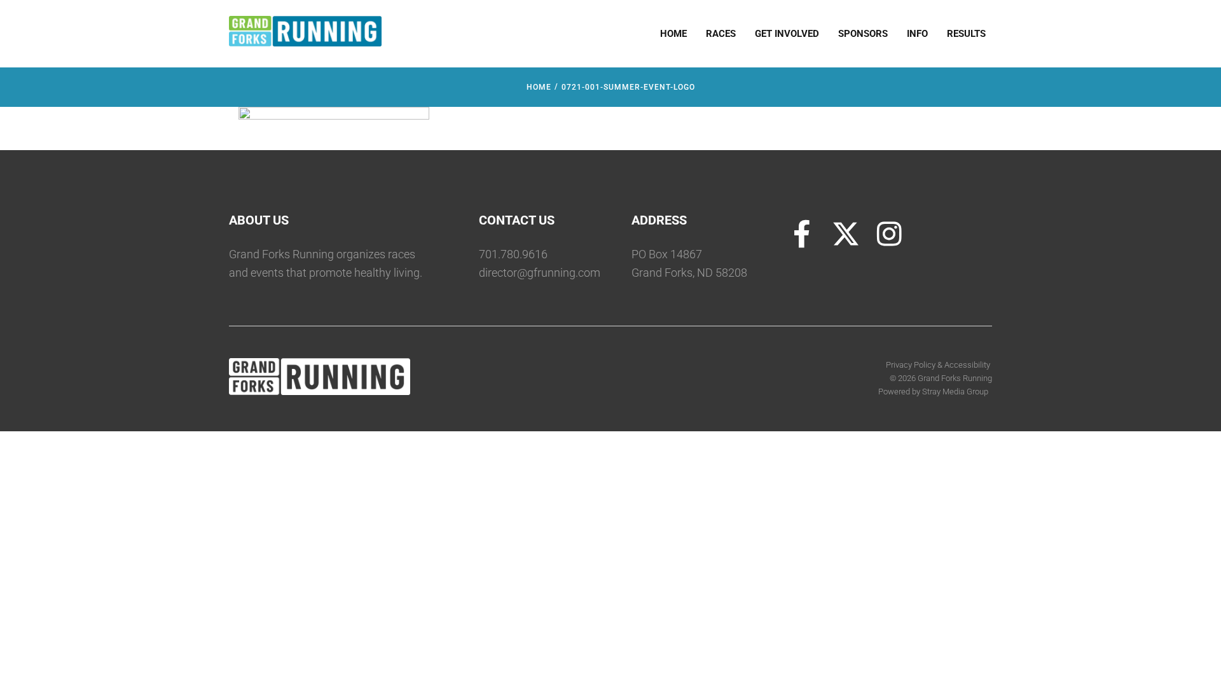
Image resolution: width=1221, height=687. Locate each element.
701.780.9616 (513, 254)
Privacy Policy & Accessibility (939, 365)
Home (539, 87)
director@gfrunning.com (539, 272)
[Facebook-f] (802, 234)
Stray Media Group (955, 391)
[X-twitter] (846, 234)
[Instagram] (890, 234)
